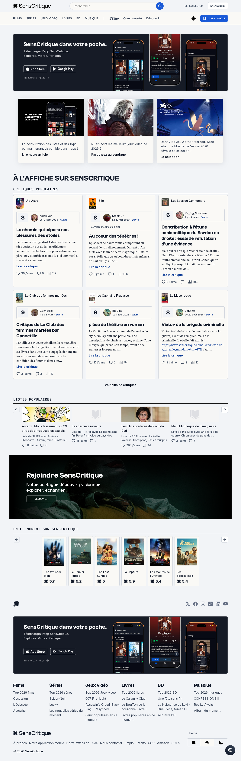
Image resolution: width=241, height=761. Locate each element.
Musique (202, 685)
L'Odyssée (20, 704)
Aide (95, 743)
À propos (20, 743)
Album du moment (207, 710)
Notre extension (77, 743)
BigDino (117, 310)
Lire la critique (27, 266)
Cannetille (46, 310)
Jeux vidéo (96, 685)
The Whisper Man (52, 573)
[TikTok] (210, 605)
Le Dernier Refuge (77, 573)
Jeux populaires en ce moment (101, 717)
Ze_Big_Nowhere (196, 213)
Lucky (53, 704)
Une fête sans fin (170, 698)
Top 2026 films (23, 692)
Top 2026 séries (60, 692)
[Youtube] (225, 605)
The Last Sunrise (103, 573)
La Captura (131, 572)
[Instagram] (203, 605)
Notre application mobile (46, 743)
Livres (128, 685)
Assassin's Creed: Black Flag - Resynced (102, 707)
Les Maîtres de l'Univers (160, 573)
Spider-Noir (57, 698)
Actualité (19, 710)
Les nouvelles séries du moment (66, 713)
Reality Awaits (204, 704)
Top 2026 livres (133, 692)
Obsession (20, 698)
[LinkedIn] (218, 605)
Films (18, 685)
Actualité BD (166, 715)
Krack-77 (118, 215)
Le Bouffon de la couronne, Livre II (134, 707)
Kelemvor (46, 215)
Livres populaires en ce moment (138, 717)
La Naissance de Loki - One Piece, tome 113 (174, 707)
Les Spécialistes (185, 573)
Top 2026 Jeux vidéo (100, 692)
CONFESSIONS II (206, 698)
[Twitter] (188, 605)
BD (161, 685)
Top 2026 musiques (208, 692)
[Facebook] (195, 605)
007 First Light (95, 698)
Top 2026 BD (167, 692)
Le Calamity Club (134, 698)
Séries (56, 685)
